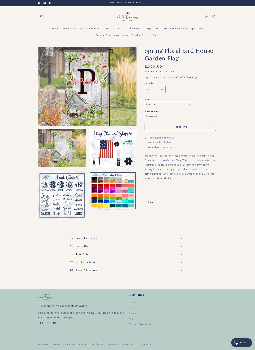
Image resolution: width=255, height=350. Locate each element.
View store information (160, 147)
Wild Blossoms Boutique (57, 344)
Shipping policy (147, 344)
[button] (41, 16)
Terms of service (129, 344)
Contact (133, 313)
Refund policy (97, 344)
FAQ (131, 318)
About (132, 307)
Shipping (149, 71)
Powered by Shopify (78, 344)
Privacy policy (113, 344)
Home (132, 302)
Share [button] (151, 202)
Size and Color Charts (140, 324)
